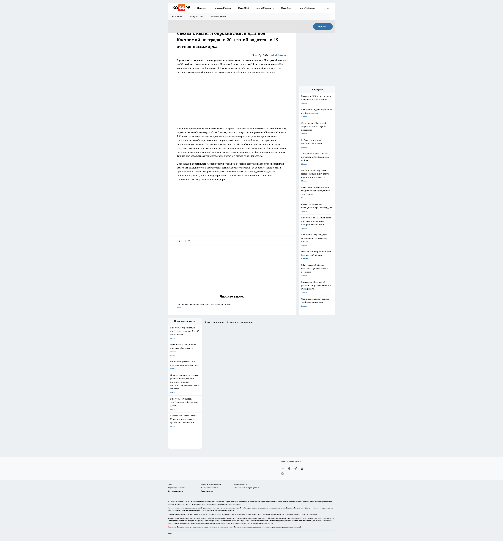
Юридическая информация (211, 484)
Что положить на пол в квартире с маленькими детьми (204, 305)
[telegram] (189, 241)
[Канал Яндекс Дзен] (302, 468)
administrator (279, 55)
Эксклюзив (176, 16)
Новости (201, 8)
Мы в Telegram (307, 8)
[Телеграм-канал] (295, 468)
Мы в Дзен (286, 8)
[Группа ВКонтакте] (282, 468)
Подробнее (237, 504)
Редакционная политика (209, 488)
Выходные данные (240, 484)
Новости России (222, 8)
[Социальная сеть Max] (282, 473)
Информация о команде (176, 488)
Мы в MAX (243, 8)
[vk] (181, 241)
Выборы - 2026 (196, 16)
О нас (170, 484)
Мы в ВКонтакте (265, 8)
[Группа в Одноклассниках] (289, 468)
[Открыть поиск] (328, 7)
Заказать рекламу (219, 16)
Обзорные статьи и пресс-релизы (246, 488)
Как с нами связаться (175, 491)
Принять (323, 26)
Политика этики (207, 491)
